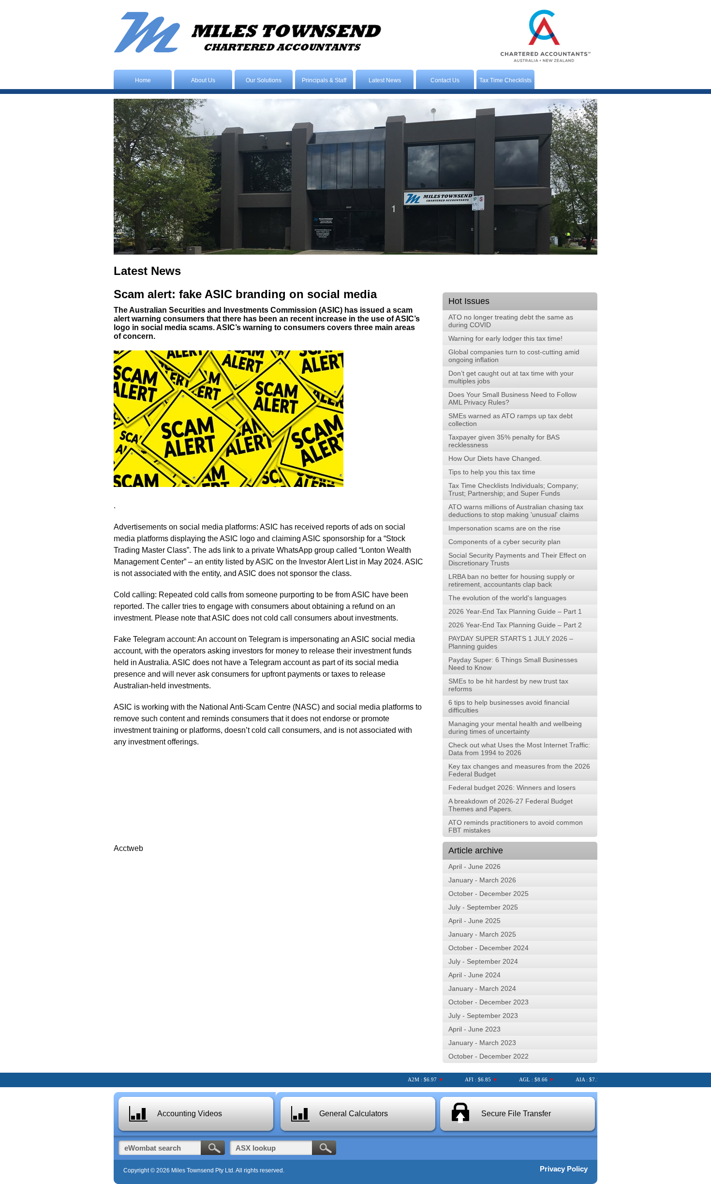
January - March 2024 (482, 988)
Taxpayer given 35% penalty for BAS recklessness (504, 441)
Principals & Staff (324, 80)
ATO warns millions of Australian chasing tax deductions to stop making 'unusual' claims (515, 510)
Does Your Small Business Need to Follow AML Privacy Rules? (512, 398)
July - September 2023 (483, 1015)
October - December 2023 (488, 1002)
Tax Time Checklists (505, 80)
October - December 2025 (488, 893)
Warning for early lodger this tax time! (505, 338)
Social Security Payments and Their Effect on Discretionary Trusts (517, 559)
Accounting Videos (189, 1113)
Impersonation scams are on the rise (504, 528)
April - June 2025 (474, 921)
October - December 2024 (488, 948)
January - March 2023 (482, 1043)
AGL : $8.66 (520, 1079)
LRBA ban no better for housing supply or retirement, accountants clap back (511, 580)
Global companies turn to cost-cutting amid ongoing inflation (513, 356)
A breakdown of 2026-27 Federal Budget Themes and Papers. (510, 805)
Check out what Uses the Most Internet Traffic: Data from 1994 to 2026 (519, 749)
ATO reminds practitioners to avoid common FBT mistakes (515, 826)
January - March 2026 (482, 880)
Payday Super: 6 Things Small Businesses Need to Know (513, 663)
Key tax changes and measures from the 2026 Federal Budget (519, 770)
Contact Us (444, 80)
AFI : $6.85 (465, 1079)
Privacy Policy (564, 1169)
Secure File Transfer (516, 1113)
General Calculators (353, 1113)
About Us (203, 80)
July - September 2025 (483, 907)
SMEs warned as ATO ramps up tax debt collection (510, 419)
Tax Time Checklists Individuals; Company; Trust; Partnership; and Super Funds (513, 489)
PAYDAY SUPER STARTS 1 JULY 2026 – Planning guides (510, 642)
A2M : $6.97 (410, 1079)
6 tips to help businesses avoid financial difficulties (508, 706)
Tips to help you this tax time (491, 472)
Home (143, 80)
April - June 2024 (474, 975)
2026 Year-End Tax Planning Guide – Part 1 (515, 611)
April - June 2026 (474, 866)
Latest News (385, 80)
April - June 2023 (474, 1029)
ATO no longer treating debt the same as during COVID (510, 321)
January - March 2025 (482, 934)
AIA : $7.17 (574, 1079)
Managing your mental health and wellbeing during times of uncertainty (515, 727)
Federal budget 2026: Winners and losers (512, 787)
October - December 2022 (488, 1056)
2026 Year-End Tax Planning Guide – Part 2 (515, 625)
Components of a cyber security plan (504, 542)
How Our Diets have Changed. (495, 458)
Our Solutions (263, 80)
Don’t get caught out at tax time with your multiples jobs (511, 377)
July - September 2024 (483, 961)
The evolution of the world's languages (507, 598)
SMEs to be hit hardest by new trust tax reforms (508, 685)
